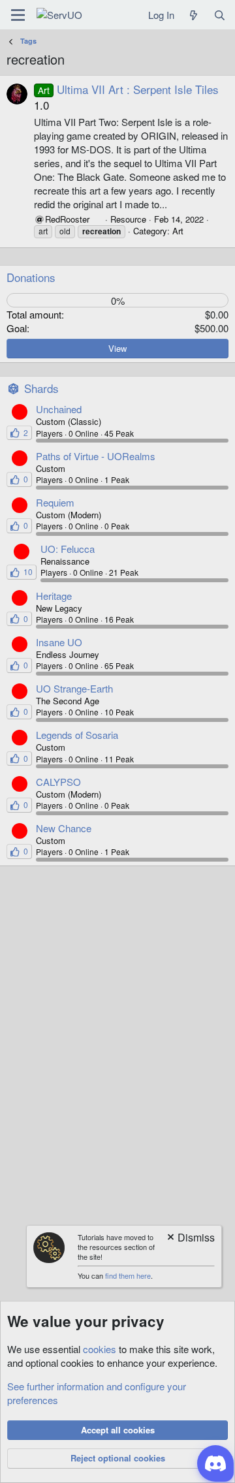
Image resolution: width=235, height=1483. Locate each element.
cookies (99, 1349)
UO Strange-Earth (74, 688)
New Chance (63, 828)
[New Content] (193, 15)
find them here (128, 1275)
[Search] (219, 15)
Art (177, 231)
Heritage (54, 595)
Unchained (59, 409)
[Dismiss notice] (189, 1238)
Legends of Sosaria (77, 735)
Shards (41, 388)
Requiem (55, 502)
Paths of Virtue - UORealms (95, 456)
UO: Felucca (67, 548)
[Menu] (18, 15)
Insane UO (59, 642)
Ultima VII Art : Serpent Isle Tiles (128, 89)
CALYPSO (58, 781)
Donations (31, 277)
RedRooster (67, 219)
